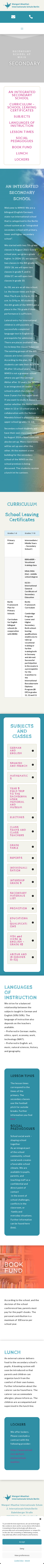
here (13, 1119)
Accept (22, 1542)
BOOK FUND (22, 147)
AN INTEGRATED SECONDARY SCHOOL (22, 95)
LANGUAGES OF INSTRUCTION (22, 124)
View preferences (22, 1555)
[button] (40, 1519)
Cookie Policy (19, 1561)
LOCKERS (22, 159)
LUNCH (22, 153)
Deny (22, 1548)
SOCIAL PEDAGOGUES (22, 139)
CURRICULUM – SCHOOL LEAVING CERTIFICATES (22, 107)
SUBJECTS (22, 116)
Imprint (27, 1561)
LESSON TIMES (22, 132)
